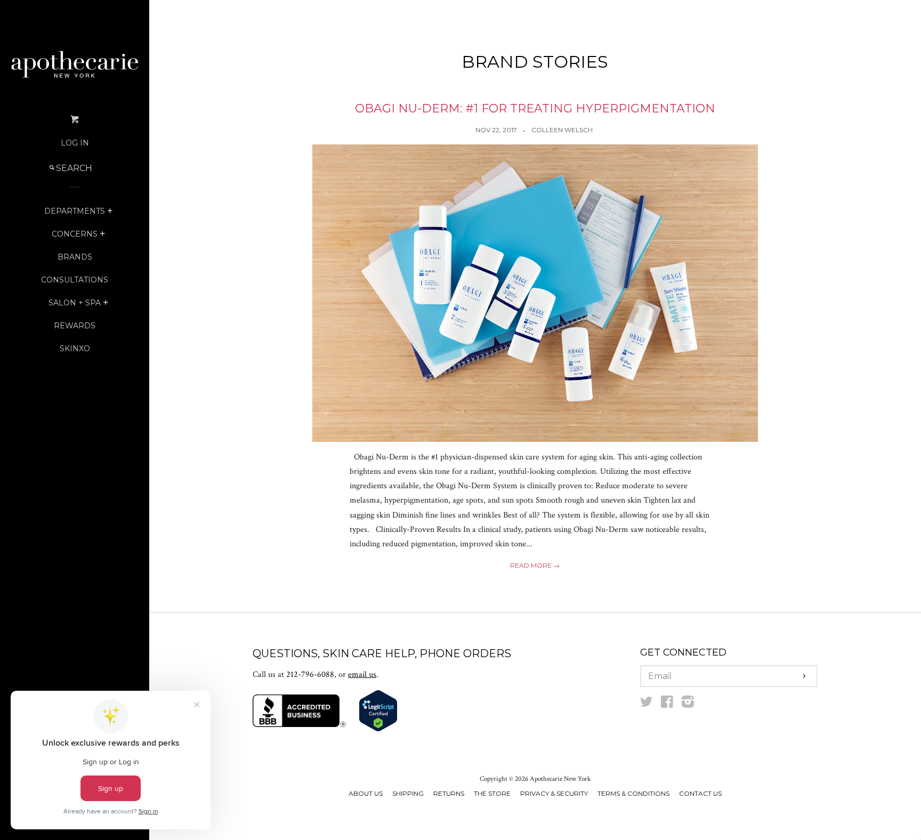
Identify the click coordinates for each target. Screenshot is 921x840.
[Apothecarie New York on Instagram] (687, 704)
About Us (366, 793)
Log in (75, 143)
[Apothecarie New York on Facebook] (667, 704)
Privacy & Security (554, 793)
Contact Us (700, 793)
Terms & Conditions (633, 793)
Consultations (74, 280)
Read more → (535, 565)
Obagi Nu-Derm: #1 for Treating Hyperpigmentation (535, 108)
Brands (75, 257)
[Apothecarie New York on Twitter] (646, 704)
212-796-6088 (310, 674)
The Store (492, 793)
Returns (448, 793)
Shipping (408, 793)
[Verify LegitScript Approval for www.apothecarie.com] (378, 729)
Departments (74, 211)
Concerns (75, 234)
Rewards (74, 325)
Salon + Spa (75, 303)
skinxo (75, 348)
